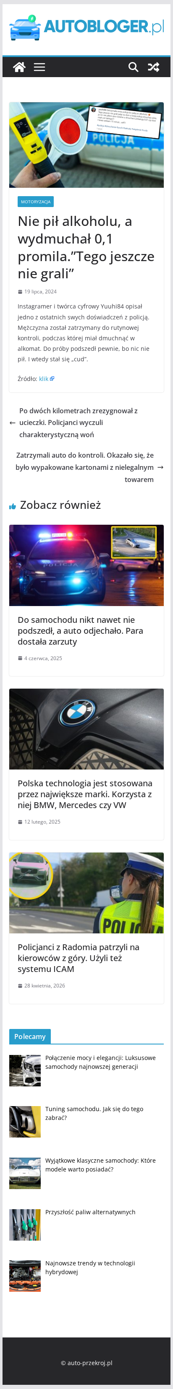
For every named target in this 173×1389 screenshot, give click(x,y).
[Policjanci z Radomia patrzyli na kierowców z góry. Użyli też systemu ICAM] (86, 858)
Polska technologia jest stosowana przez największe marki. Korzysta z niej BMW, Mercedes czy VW (85, 794)
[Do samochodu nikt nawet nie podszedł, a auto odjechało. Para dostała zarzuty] (86, 530)
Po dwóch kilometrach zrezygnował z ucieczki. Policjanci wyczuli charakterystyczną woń (78, 423)
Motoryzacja (35, 202)
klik (43, 379)
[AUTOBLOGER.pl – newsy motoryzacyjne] (19, 67)
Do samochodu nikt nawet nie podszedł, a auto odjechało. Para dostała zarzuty (80, 630)
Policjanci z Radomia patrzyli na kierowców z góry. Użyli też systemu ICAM (78, 957)
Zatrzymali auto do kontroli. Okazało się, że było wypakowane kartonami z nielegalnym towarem (85, 467)
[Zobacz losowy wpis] (154, 67)
